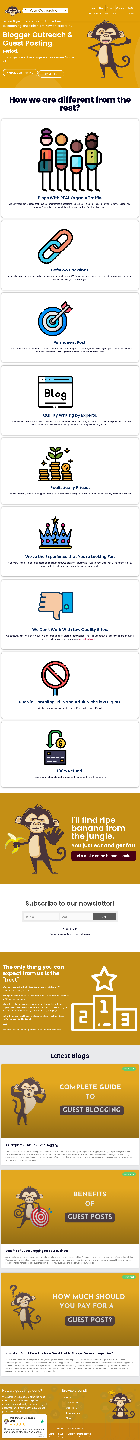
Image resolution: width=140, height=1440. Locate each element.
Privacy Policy (77, 1428)
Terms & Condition (64, 1428)
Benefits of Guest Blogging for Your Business (36, 1251)
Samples (121, 8)
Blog (101, 8)
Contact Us (128, 13)
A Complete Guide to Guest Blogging (31, 1145)
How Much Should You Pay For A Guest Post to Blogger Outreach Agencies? (59, 1353)
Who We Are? (112, 13)
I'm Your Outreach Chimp (45, 10)
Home (94, 8)
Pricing (110, 8)
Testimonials (96, 13)
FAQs (131, 8)
